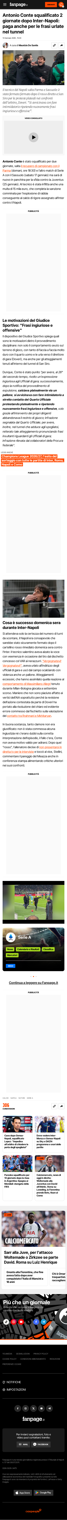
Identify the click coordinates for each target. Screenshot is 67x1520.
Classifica (48, 949)
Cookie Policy (9, 1359)
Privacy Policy (41, 1353)
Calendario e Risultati (28, 949)
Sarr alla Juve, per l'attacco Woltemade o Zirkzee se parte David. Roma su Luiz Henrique (31, 1257)
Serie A (24, 937)
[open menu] (3, 4)
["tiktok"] (6, 1322)
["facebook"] (36, 1322)
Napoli (14, 1098)
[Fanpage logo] (19, 5)
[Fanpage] (34, 1419)
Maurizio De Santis (28, 45)
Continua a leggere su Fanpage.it (33, 983)
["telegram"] (44, 1322)
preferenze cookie (11, 1364)
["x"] (29, 1322)
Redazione (55, 1359)
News (10, 949)
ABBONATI (51, 5)
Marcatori (12, 955)
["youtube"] (21, 1322)
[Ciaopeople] (33, 1511)
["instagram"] (14, 1322)
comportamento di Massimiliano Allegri (27, 684)
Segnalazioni (23, 1353)
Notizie (22, 1098)
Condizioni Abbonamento (33, 1359)
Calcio (6, 1098)
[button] (61, 45)
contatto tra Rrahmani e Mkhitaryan (29, 716)
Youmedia (7, 1353)
